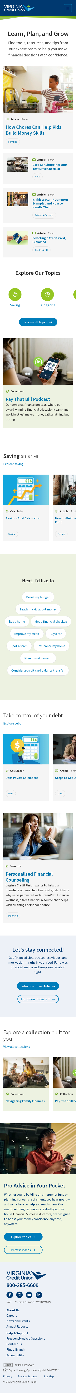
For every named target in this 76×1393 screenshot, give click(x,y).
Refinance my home (51, 646)
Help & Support (17, 1333)
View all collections (16, 1046)
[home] (38, 1275)
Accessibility (15, 1355)
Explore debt (12, 723)
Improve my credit (27, 634)
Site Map (48, 1376)
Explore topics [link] (21, 1237)
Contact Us (14, 1344)
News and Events (18, 1321)
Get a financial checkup (51, 621)
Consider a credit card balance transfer (38, 670)
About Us (12, 1310)
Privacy (7, 1376)
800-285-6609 (22, 1285)
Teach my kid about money (38, 609)
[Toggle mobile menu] (68, 8)
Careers (11, 1315)
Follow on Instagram (35, 999)
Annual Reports (17, 1326)
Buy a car (56, 634)
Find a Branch (15, 1349)
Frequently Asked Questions (25, 1338)
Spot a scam (19, 646)
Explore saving (13, 464)
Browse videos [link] (21, 1250)
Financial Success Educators (32, 1214)
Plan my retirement (38, 658)
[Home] (19, 8)
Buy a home (17, 621)
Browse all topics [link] (36, 322)
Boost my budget (38, 597)
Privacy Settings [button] (28, 1376)
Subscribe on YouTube (35, 986)
